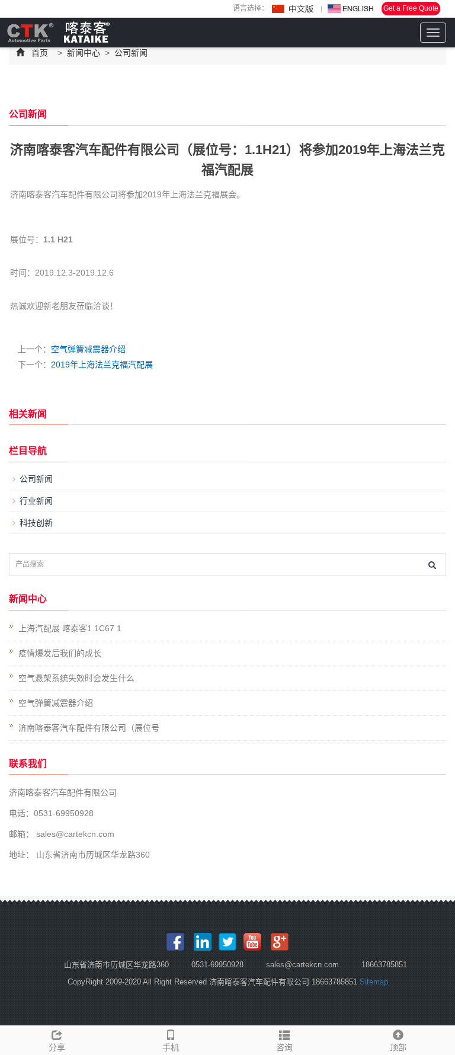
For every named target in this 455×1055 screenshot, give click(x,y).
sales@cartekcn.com (74, 834)
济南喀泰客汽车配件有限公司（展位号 (88, 728)
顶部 (398, 1047)
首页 (39, 52)
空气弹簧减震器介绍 (88, 349)
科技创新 (36, 523)
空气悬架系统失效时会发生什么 (76, 678)
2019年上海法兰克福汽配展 (102, 364)
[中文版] (293, 8)
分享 (57, 1047)
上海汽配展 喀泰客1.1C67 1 (69, 628)
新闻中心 (83, 52)
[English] (351, 8)
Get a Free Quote (410, 8)
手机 (170, 1047)
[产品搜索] (432, 565)
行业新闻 (36, 501)
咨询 (284, 1047)
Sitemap (374, 981)
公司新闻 (130, 52)
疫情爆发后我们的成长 (59, 653)
